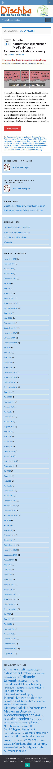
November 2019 (10, 333)
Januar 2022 (9, 274)
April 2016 (8, 441)
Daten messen (10, 139)
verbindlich (30, 147)
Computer (11, 137)
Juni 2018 (8, 392)
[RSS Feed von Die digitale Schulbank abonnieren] (3, 2)
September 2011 (10, 648)
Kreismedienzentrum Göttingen (17, 232)
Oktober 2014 (9, 510)
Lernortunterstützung (36, 141)
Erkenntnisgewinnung (21, 680)
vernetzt (39, 147)
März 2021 (8, 293)
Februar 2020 (9, 323)
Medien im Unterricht (12, 143)
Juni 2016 (8, 431)
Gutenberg (10, 55)
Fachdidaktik (12, 684)
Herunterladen (13, 691)
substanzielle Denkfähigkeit (18, 727)
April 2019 (8, 362)
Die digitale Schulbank (12, 20)
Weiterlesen (12, 128)
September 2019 (10, 343)
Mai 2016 (7, 436)
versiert (18, 149)
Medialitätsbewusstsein (15, 704)
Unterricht (8, 147)
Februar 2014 (9, 535)
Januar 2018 (9, 407)
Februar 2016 (9, 451)
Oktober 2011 (9, 644)
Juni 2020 (8, 313)
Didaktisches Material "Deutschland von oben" (24, 205)
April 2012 (8, 624)
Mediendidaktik (28, 143)
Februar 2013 (9, 584)
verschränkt (9, 149)
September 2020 (10, 308)
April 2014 (8, 525)
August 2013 (9, 560)
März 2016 (8, 446)
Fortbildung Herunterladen (16, 687)
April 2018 (8, 397)
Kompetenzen (20, 141)
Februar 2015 (9, 491)
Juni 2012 (8, 619)
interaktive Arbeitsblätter (23, 698)
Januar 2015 (9, 496)
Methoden (24, 145)
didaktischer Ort (40, 139)
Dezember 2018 (10, 372)
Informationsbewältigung (18, 694)
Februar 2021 (9, 298)
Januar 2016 (9, 456)
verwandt (9, 743)
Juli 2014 (7, 520)
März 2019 (8, 367)
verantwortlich (20, 147)
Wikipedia (8, 242)
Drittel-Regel (40, 673)
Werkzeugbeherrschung (32, 149)
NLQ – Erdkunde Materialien (15, 237)
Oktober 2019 (9, 338)
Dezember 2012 (10, 594)
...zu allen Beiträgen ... (21, 167)
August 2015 (9, 466)
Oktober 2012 (9, 604)
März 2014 (8, 530)
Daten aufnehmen (23, 137)
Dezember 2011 (10, 639)
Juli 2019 (7, 348)
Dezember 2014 (10, 500)
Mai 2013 (7, 570)
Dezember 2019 (10, 328)
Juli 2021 (7, 283)
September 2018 (10, 387)
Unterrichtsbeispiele (14, 732)
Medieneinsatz (41, 143)
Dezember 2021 (10, 278)
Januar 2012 (9, 634)
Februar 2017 (9, 417)
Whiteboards (9, 748)
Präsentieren (36, 719)
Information (9, 141)
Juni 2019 (8, 352)
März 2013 (8, 579)
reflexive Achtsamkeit (38, 145)
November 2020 (10, 303)
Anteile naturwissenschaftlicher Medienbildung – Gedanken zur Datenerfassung (25, 45)
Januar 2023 (9, 269)
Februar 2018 (9, 402)
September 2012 (10, 609)
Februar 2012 (9, 629)
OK (27, 765)
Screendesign (26, 723)
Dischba (31, 673)
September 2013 (10, 555)
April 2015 (8, 486)
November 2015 (10, 461)
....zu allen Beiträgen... (21, 188)
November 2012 (10, 599)
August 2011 (9, 653)
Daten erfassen (38, 137)
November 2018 (10, 377)
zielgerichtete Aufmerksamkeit (24, 749)
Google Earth (36, 687)
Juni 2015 (8, 476)
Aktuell (21, 55)
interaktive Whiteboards (17, 701)
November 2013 (10, 550)
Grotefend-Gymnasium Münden (17, 227)
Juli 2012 (7, 614)
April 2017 (8, 412)
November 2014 (10, 505)
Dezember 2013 (10, 545)
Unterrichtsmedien (36, 732)
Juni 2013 (8, 565)
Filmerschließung (31, 684)
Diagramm (38, 670)
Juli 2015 (7, 471)
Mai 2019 (7, 357)
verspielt (41, 740)
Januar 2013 (9, 589)
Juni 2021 (8, 288)
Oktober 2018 (9, 382)
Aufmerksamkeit (14, 669)
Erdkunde (27, 676)
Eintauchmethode (11, 677)
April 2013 (8, 574)
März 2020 (8, 318)
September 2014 (10, 515)
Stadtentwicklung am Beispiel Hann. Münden (23, 210)
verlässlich (41, 737)
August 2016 (9, 426)
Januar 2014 (9, 540)
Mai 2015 (7, 481)
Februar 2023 (9, 264)
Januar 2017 (9, 422)
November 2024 (10, 259)
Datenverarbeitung (24, 139)
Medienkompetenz (11, 145)
